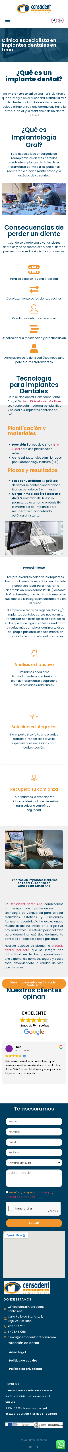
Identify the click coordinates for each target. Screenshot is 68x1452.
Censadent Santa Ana (26, 904)
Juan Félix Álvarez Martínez (41, 401)
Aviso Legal (17, 1352)
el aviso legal (42, 1192)
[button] (8, 20)
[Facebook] (54, 20)
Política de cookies (23, 1360)
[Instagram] (61, 20)
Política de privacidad (25, 1369)
